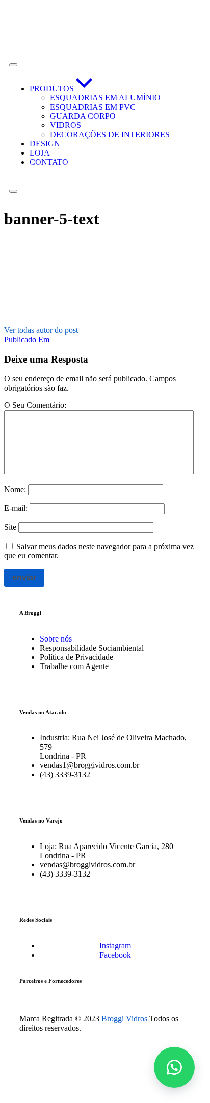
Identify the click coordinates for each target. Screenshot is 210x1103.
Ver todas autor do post (41, 330)
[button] (174, 1067)
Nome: (15, 489)
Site (10, 527)
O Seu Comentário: (35, 405)
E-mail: (16, 508)
